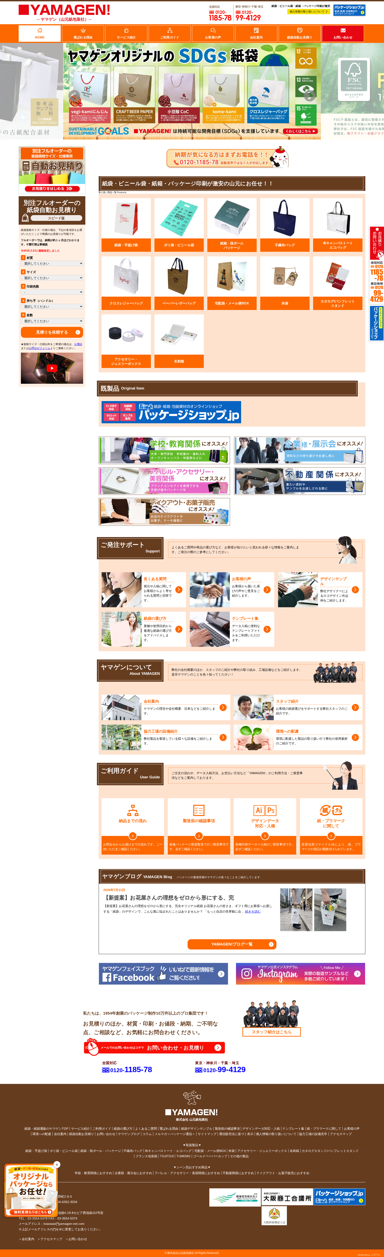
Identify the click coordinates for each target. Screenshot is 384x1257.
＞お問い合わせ (76, 1239)
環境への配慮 (41, 1134)
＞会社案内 (26, 1239)
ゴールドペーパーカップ (210, 1156)
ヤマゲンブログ (129, 1134)
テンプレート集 (293, 1128)
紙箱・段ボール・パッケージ (100, 1151)
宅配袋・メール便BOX (210, 1151)
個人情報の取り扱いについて (307, 11)
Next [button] (309, 96)
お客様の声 (352, 1128)
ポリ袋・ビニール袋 (64, 1151)
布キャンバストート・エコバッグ (168, 1151)
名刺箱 (294, 1151)
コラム (147, 1134)
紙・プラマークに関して (324, 1128)
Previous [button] (74, 96)
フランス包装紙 (146, 1156)
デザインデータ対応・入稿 (261, 1128)
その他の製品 (239, 1156)
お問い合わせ (106, 1134)
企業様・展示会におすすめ (133, 1173)
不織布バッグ (133, 1151)
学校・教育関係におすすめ (93, 1173)
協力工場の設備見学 (313, 1134)
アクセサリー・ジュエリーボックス (262, 1151)
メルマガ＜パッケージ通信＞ (175, 1134)
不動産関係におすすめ (238, 1173)
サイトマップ (207, 1134)
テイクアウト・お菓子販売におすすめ (282, 1173)
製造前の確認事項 (227, 1128)
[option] (192, 91)
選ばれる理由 (169, 1128)
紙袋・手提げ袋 (36, 1151)
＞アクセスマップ (49, 1239)
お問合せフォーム (39, 348)
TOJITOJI (167, 1156)
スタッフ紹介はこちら (272, 1032)
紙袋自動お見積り (81, 1134)
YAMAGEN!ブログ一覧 (232, 944)
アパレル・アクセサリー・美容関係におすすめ (187, 1173)
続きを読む (253, 911)
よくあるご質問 (146, 1128)
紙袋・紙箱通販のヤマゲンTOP (46, 1128)
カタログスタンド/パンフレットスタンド (330, 1151)
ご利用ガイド (101, 1128)
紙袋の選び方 (123, 1128)
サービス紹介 (80, 1128)
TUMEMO (183, 1156)
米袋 (231, 1151)
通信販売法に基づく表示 (236, 1134)
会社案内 (60, 1134)
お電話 (78, 344)
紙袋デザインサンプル (196, 1128)
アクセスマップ (341, 1134)
